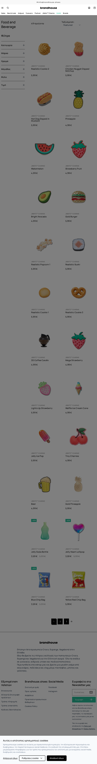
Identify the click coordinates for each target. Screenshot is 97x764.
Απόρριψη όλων (10, 758)
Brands (65, 13)
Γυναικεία (29, 13)
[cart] (94, 8)
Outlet (58, 13)
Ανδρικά (21, 13)
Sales (3, 13)
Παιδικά (37, 13)
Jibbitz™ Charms (48, 13)
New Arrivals (11, 13)
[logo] (48, 8)
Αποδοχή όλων (57, 758)
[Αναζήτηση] (8, 8)
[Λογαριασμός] (89, 8)
